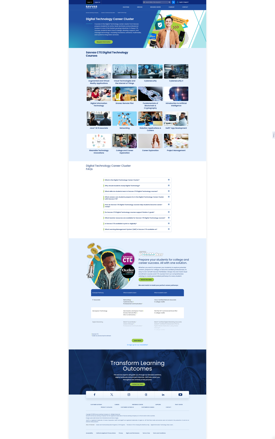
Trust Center (179, 404)
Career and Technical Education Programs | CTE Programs (110, 425)
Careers (117, 404)
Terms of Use (146, 433)
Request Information (104, 42)
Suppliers (158, 404)
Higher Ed (97, 2)
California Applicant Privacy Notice (106, 433)
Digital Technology (122, 12)
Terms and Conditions (159, 433)
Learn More (137, 340)
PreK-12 (89, 2)
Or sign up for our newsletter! (137, 345)
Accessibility (89, 433)
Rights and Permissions (132, 433)
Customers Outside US (127, 407)
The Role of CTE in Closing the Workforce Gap (138, 425)
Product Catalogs (106, 407)
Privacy (121, 433)
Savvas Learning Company (92, 12)
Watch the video (146, 280)
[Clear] (144, 2)
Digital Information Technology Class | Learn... (162, 425)
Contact (168, 407)
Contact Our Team (137, 384)
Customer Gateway (96, 404)
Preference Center (137, 404)
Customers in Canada (147, 407)
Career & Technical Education (108, 12)
